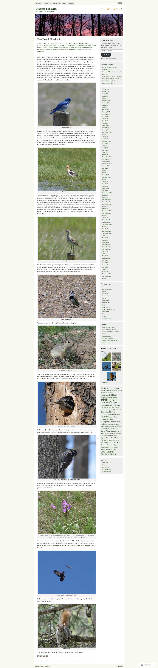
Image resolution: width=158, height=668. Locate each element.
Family (104, 298)
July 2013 (105, 251)
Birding (104, 291)
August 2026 (105, 91)
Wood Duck (109, 449)
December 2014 (106, 231)
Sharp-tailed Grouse (115, 442)
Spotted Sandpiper (112, 445)
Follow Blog (107, 40)
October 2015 (106, 222)
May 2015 (105, 229)
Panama (109, 431)
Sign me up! (106, 54)
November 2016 (106, 213)
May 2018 (105, 197)
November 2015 (106, 220)
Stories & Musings (59, 4)
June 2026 (105, 96)
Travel (46, 4)
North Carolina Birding (108, 309)
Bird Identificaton (107, 289)
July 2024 (105, 118)
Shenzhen (104, 445)
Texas (119, 445)
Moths (104, 305)
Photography (105, 311)
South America (106, 314)
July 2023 (105, 136)
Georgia (110, 417)
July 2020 (105, 168)
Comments (119, 9)
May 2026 (105, 98)
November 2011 (106, 276)
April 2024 (105, 123)
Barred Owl (113, 397)
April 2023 (105, 139)
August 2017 (105, 206)
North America (106, 307)
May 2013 (105, 256)
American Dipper (106, 390)
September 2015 (107, 224)
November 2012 (106, 262)
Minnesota (112, 426)
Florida (104, 416)
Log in (104, 465)
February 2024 (106, 127)
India (103, 424)
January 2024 (106, 130)
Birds (115, 400)
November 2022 (106, 143)
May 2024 (105, 121)
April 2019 (105, 186)
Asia (103, 287)
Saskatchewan (58, 49)
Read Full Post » (42, 655)
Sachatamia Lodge (114, 440)
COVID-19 (112, 412)
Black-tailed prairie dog (113, 405)
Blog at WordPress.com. (42, 666)
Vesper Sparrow (105, 447)
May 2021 (105, 154)
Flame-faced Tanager (114, 414)
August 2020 (105, 166)
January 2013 (106, 258)
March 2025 (105, 109)
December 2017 (106, 202)
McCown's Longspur (68, 47)
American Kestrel (117, 390)
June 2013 (105, 253)
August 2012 (105, 265)
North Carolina (110, 428)
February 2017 (106, 211)
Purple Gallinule (116, 433)
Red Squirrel (88, 47)
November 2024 (106, 116)
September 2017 (107, 204)
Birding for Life (46, 8)
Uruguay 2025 (106, 69)
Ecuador (104, 414)
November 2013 (106, 249)
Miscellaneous (106, 302)
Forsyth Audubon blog (108, 327)
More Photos (104, 382)
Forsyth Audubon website (109, 329)
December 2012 (106, 260)
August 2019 (105, 179)
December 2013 (106, 247)
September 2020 (107, 163)
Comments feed (106, 469)
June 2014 (105, 235)
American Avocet (66, 45)
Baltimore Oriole (105, 397)
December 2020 (106, 157)
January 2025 (106, 112)
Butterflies (105, 293)
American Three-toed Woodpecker (81, 45)
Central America (106, 296)
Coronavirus (105, 412)
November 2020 (106, 159)
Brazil (114, 410)
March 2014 (105, 242)
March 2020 (105, 175)
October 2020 (106, 161)
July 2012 (105, 267)
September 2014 (107, 233)
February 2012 (106, 274)
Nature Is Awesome (107, 338)
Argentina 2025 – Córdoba (109, 67)
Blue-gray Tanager (106, 407)
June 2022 (105, 145)
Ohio (116, 428)
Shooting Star (67, 49)
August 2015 (105, 226)
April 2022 (105, 148)
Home (38, 4)
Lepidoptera (105, 300)
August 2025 (105, 103)
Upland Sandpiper (76, 49)
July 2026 (105, 94)
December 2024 (106, 114)
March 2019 (105, 188)
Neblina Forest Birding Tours (110, 340)
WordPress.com (106, 471)
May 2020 (105, 170)
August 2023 (105, 134)
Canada (94, 45)
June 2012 (105, 269)
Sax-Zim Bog (104, 442)
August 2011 (105, 278)
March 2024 (105, 125)
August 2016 (105, 215)
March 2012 (105, 271)
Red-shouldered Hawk (107, 435)
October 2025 (106, 100)
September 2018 (107, 193)
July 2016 (105, 217)
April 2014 (105, 240)
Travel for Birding (52, 45)
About (71, 4)
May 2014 (105, 238)
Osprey (103, 431)
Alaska (103, 388)
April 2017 (105, 208)
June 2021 (105, 152)
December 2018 (106, 190)
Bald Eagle (113, 395)
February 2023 (106, 141)
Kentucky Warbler (110, 424)
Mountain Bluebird (80, 47)
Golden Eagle (58, 47)
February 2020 (106, 177)
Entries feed (105, 467)
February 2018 (106, 199)
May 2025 (105, 107)
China (118, 409)
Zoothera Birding (107, 342)
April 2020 (105, 172)
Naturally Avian (106, 336)
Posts (110, 9)
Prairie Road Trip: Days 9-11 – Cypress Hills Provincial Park (65, 43)
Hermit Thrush (116, 422)
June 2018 (105, 195)
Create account (106, 462)
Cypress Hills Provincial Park (45, 47)
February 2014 (106, 244)
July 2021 (105, 150)
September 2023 (107, 132)
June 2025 (105, 105)
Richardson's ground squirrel (45, 49)
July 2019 (105, 181)
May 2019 (105, 184)
